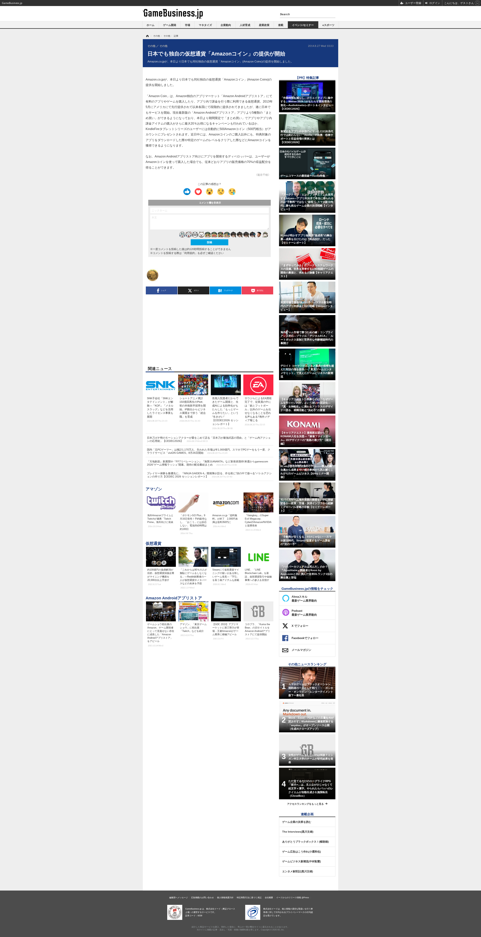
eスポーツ (328, 25)
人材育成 (245, 25)
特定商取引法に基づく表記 (249, 897)
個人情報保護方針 (225, 897)
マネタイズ (205, 25)
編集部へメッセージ (178, 897)
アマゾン (154, 489)
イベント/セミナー (303, 25)
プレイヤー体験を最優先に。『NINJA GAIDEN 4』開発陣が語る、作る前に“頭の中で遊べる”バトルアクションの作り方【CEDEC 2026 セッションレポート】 (209, 475)
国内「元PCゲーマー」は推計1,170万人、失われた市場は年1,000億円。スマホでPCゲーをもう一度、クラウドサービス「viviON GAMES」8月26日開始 (208, 451)
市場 (187, 25)
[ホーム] (147, 36)
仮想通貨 (153, 543)
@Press (305, 897)
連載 (280, 25)
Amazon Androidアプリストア (174, 598)
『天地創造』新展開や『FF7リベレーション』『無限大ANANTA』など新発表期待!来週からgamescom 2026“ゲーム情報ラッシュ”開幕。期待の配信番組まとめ (207, 463)
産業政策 (264, 25)
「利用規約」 (189, 253)
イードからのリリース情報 (288, 897)
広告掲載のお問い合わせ (202, 897)
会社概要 (269, 897)
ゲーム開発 (169, 25)
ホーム (150, 25)
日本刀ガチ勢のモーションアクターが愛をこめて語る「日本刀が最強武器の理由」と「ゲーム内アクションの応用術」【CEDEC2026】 (209, 439)
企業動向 (226, 25)
